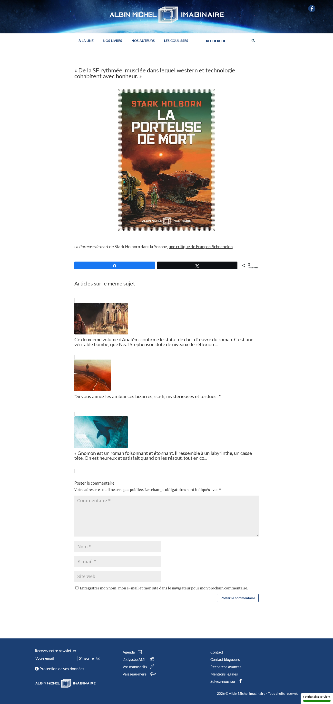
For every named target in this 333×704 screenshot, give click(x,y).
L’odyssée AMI (134, 659)
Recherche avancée (226, 667)
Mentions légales (224, 674)
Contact (216, 652)
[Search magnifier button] (253, 40)
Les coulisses (176, 41)
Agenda (129, 652)
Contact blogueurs (225, 659)
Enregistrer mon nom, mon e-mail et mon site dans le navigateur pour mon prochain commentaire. (164, 588)
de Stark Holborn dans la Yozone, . (154, 246)
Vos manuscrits (135, 667)
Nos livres (112, 41)
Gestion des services (317, 697)
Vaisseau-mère (135, 674)
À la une (86, 41)
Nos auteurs (143, 41)
